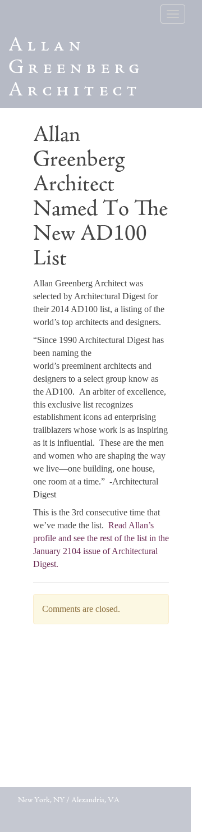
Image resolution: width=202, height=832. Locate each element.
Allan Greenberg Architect (76, 68)
